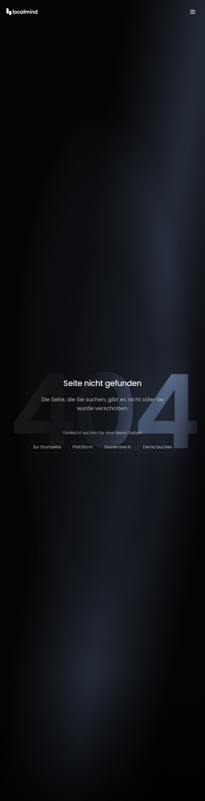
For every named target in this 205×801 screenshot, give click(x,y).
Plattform (82, 447)
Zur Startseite (47, 447)
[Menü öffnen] (193, 12)
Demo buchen (157, 447)
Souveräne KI (117, 447)
